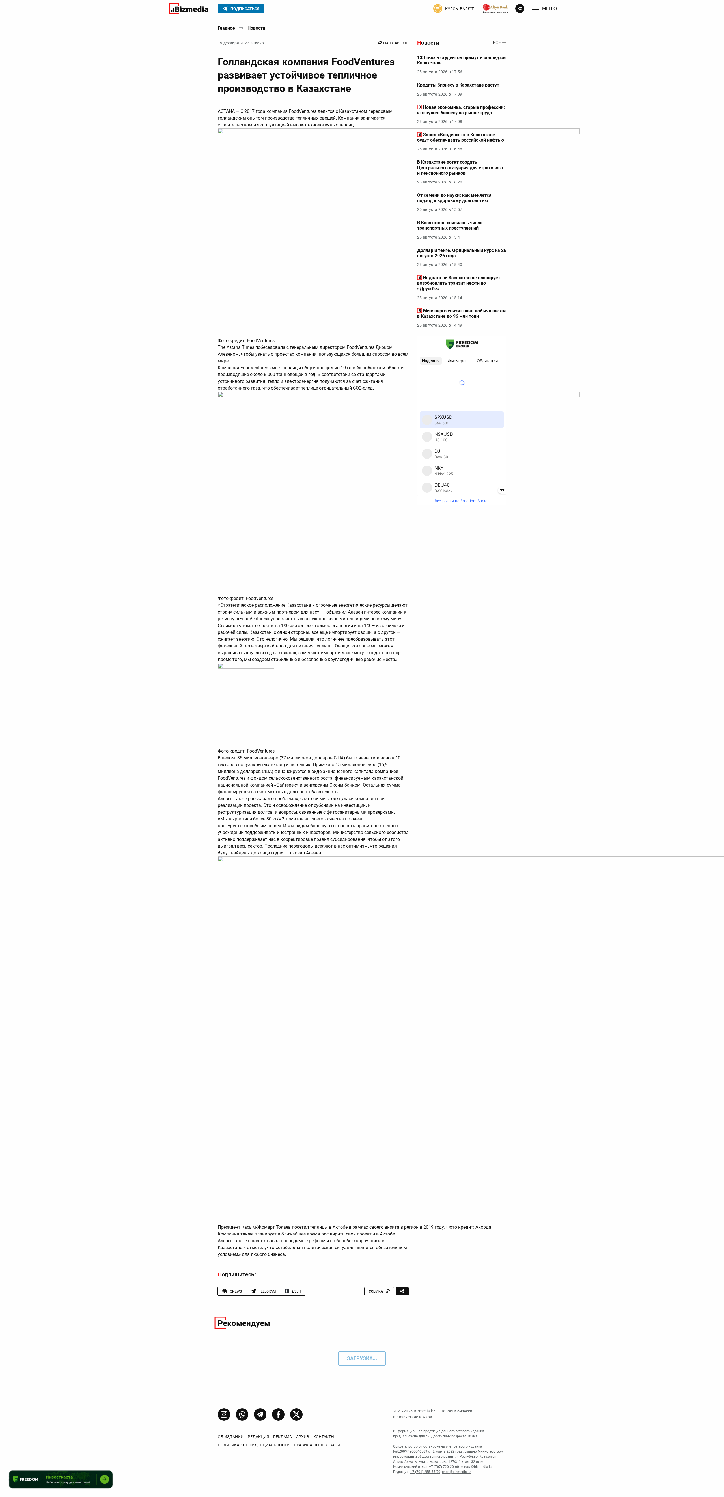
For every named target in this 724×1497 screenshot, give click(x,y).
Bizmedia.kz (424, 1411)
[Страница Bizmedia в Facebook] (278, 1414)
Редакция (258, 1437)
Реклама (282, 1437)
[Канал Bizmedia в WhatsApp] (242, 1414)
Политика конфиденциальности (254, 1445)
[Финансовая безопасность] (495, 8)
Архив (302, 1437)
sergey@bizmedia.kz (476, 1467)
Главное (226, 28)
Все (497, 42)
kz (520, 9)
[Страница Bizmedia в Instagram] (224, 1414)
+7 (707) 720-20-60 (444, 1467)
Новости (256, 28)
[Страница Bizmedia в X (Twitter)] (296, 1414)
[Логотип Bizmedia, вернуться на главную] (189, 8)
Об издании (231, 1437)
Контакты (323, 1437)
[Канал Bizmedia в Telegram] (260, 1414)
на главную (396, 43)
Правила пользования (318, 1445)
